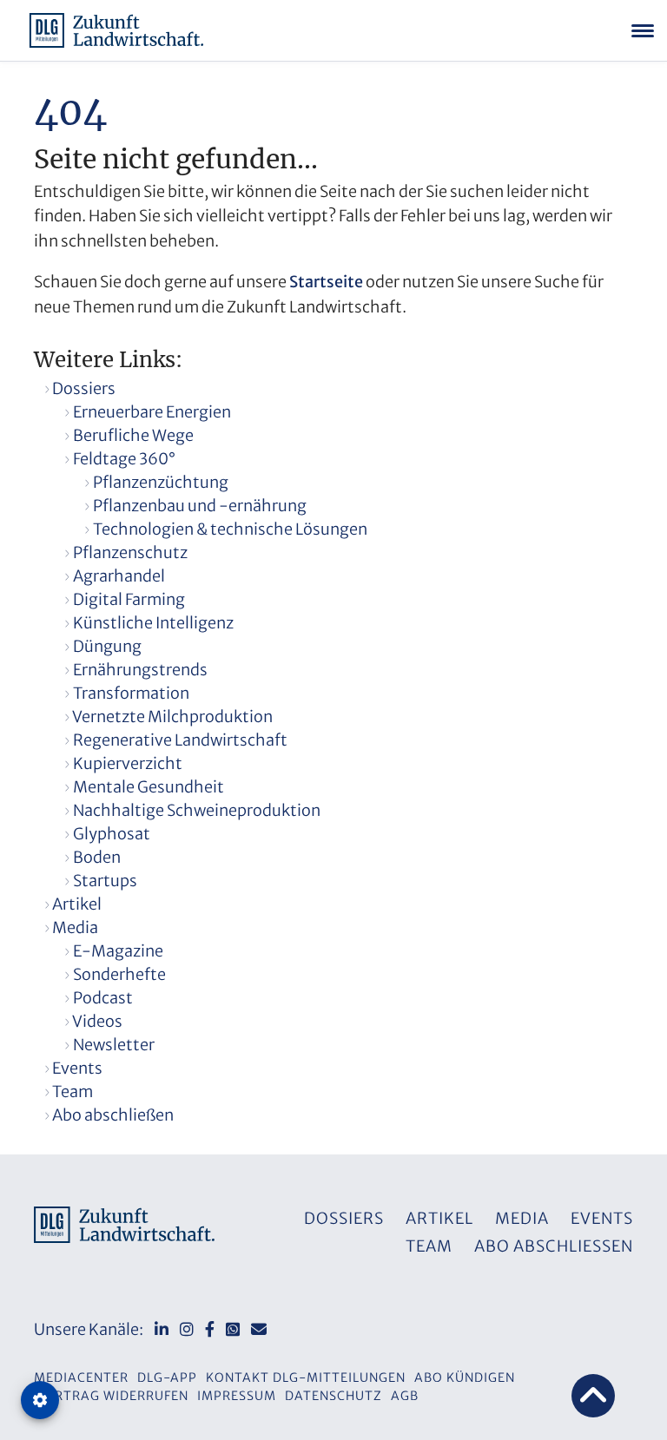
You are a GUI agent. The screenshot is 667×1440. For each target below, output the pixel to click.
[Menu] (642, 30)
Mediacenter (81, 1377)
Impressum (236, 1396)
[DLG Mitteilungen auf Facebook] (210, 1329)
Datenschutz (333, 1396)
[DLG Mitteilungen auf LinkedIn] (161, 1329)
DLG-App (167, 1377)
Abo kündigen (464, 1377)
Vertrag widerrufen (113, 1396)
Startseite (326, 282)
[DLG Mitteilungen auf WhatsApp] (233, 1329)
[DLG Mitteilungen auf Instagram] (187, 1329)
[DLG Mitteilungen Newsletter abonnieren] (259, 1329)
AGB (405, 1396)
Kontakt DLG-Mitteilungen (306, 1377)
